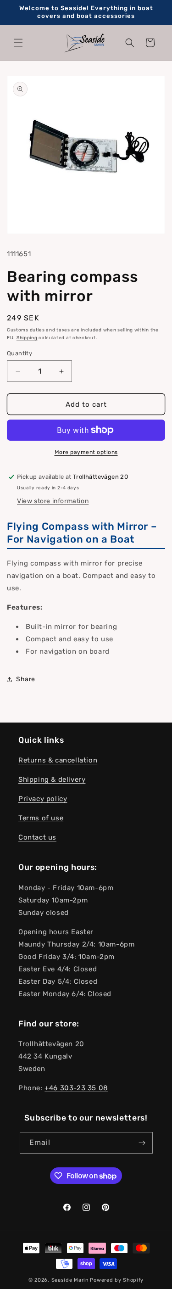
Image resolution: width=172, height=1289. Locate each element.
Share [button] (25, 679)
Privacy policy (42, 799)
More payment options (86, 452)
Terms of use (40, 818)
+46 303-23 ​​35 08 (76, 1088)
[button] (18, 43)
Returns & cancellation (57, 760)
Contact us (37, 837)
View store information (53, 501)
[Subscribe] (142, 1143)
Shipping (27, 338)
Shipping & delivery (51, 779)
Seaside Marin (70, 1280)
